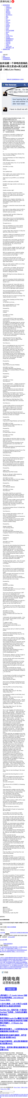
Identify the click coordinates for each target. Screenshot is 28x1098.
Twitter (7, 34)
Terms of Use (4, 1089)
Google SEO (9, 46)
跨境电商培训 (6, 57)
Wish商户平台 (9, 36)
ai (0, 1094)
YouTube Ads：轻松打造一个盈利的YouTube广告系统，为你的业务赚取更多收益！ (13, 1012)
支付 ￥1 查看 (3, 927)
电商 (3, 1095)
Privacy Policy (17, 1087)
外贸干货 (8, 43)
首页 (4, 56)
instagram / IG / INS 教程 (10, 965)
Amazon (8, 6)
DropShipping (9, 14)
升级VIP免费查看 (11, 927)
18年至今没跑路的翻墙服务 (7, 957)
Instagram (8, 22)
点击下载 (2, 932)
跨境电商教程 (6, 5)
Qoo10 (7, 27)
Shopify (7, 32)
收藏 (1, 945)
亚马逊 (21, 1094)
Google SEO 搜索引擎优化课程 (14, 960)
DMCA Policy (24, 1087)
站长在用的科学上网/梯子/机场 (13, 968)
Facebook (8, 20)
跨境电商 (20, 1095)
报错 (8, 1089)
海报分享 (6, 945)
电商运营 (9, 79)
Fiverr (7, 21)
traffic (3, 939)
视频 (12, 1095)
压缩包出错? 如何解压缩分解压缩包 (19, 932)
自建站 (7, 45)
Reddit (7, 29)
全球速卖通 (8, 8)
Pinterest (8, 26)
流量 (6, 939)
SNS (7, 33)
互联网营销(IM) (10, 38)
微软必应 (8, 12)
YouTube (8, 37)
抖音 (27, 1094)
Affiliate (7, 10)
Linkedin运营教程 (6, 963)
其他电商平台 (9, 40)
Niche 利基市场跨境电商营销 (14, 966)
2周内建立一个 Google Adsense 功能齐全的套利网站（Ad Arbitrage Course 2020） (13, 997)
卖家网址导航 (6, 49)
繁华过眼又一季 (10, 47)
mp (9, 1094)
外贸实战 (8, 42)
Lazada (7, 24)
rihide (11, 1094)
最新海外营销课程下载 (19, 957)
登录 (1, 52)
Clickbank (8, 13)
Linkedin (8, 25)
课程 (14, 1095)
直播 (10, 1095)
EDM (7, 17)
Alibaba (7, 9)
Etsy (7, 18)
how (1, 939)
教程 (1, 1095)
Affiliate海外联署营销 (16, 963)
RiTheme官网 (11, 937)
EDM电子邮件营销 (16, 959)
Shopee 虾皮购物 (10, 30)
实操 (25, 1094)
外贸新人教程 (15, 962)
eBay (7, 16)
